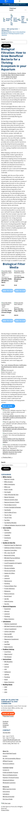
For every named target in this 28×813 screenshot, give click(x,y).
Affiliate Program (8, 761)
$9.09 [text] (2, 285)
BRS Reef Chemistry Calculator (13, 626)
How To (19, 73)
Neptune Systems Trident (11, 502)
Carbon (6, 664)
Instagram (6, 725)
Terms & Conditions (8, 763)
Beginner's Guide (9, 479)
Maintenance (8, 581)
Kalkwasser (7, 672)
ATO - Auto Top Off (9, 553)
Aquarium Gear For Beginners (13, 545)
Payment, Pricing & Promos (11, 777)
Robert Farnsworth (11, 77)
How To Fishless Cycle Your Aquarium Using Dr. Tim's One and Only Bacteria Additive (14, 440)
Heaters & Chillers (9, 573)
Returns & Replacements (10, 775)
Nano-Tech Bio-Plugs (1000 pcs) (19, 310)
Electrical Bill (8, 634)
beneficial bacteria (6, 367)
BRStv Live (7, 487)
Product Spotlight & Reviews (12, 507)
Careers (5, 756)
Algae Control (8, 654)
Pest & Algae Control (10, 505)
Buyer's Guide (8, 489)
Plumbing (7, 583)
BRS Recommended (8, 796)
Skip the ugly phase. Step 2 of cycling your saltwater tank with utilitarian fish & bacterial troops (15, 429)
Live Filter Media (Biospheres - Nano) (6, 280)
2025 (5, 689)
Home (3, 29)
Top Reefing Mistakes (10, 523)
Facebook (5, 721)
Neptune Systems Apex (11, 500)
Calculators (6, 794)
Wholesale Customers (9, 783)
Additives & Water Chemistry (12, 548)
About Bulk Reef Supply (9, 753)
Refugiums (7, 591)
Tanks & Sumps (8, 601)
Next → (10, 457)
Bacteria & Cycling (9, 555)
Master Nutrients (9, 497)
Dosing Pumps (8, 565)
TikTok (4, 727)
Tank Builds (7, 510)
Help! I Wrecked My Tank (11, 494)
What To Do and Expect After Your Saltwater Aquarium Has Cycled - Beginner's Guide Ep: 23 (13, 452)
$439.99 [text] (16, 315)
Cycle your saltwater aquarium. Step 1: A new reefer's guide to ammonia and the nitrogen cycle (14, 417)
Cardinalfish (7, 532)
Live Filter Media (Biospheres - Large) (19, 279)
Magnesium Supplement (11, 639)
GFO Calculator (8, 636)
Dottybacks (7, 538)
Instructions (6, 791)
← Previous (4, 457)
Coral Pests (7, 652)
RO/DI (6, 679)
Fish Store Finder (8, 799)
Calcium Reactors (9, 560)
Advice (24, 73)
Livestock (7, 578)
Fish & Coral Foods (9, 571)
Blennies (6, 530)
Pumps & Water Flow (10, 586)
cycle (5, 365)
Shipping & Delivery (8, 780)
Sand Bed (7, 644)
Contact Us (6, 770)
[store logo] (14, 9)
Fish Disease (8, 657)
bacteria (15, 367)
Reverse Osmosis (9, 594)
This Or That (7, 515)
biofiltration (22, 365)
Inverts (6, 540)
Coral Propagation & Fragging (13, 563)
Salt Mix (6, 599)
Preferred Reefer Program (10, 772)
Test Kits (6, 604)
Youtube (5, 723)
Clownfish (7, 535)
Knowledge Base (6, 75)
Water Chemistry (9, 619)
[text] (3, 275)
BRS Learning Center (12, 29)
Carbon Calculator (9, 631)
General (6, 667)
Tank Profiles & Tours (10, 512)
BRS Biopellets (8, 662)
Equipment (7, 609)
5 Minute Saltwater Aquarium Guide (14, 525)
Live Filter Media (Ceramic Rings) (6, 311)
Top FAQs (7, 520)
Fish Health (7, 492)
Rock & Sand (8, 596)
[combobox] (14, 42)
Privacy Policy (5, 810)
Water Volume (8, 647)
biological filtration (13, 365)
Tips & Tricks (8, 517)
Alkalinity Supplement (10, 624)
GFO (5, 669)
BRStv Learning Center (9, 789)
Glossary (6, 611)
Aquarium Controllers (10, 550)
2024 (5, 692)
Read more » (8, 406)
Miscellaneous (5, 30)
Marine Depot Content (17, 75)
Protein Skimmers (9, 588)
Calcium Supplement (10, 629)
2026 (5, 687)
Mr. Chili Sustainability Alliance (11, 758)
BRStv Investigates (9, 484)
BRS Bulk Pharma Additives (12, 558)
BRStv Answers (8, 482)
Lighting (6, 576)
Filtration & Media (9, 568)
